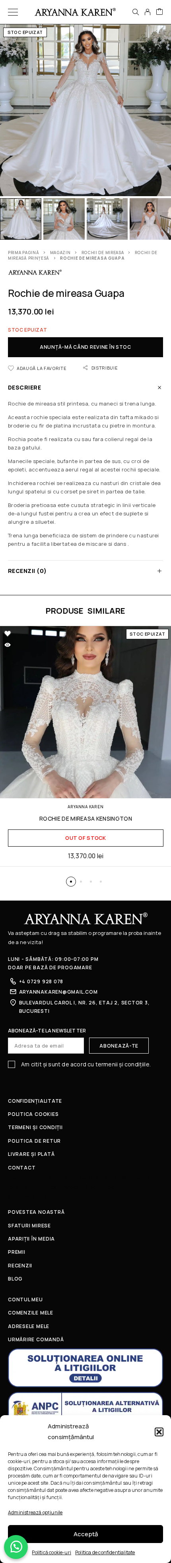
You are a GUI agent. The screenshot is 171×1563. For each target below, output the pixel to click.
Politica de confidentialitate (105, 1552)
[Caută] (135, 12)
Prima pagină (23, 252)
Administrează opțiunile (35, 1512)
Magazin (60, 252)
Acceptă (86, 1534)
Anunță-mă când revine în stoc (85, 347)
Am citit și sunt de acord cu (85, 1064)
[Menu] (13, 12)
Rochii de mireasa (103, 252)
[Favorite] (7, 633)
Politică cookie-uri (51, 1552)
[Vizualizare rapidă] (7, 644)
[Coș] (159, 12)
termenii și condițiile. (123, 1064)
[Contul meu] (147, 12)
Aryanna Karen (85, 806)
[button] (159, 1432)
